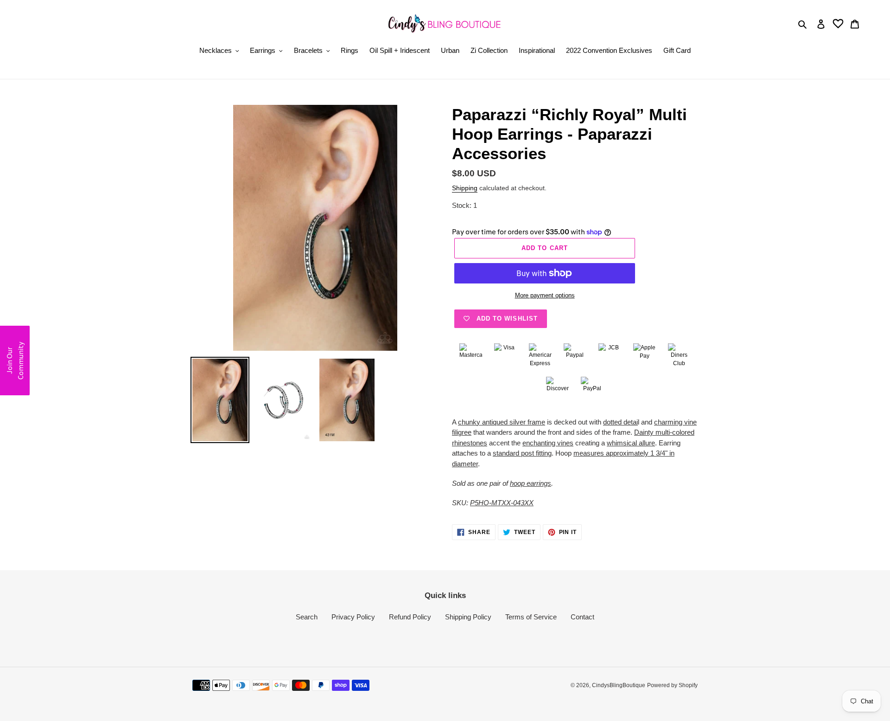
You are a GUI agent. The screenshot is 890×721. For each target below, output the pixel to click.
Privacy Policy (353, 617)
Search (307, 617)
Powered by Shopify (672, 685)
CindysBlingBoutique (618, 685)
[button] (15, 360)
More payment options (545, 295)
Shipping (464, 188)
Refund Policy (410, 617)
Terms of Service (531, 617)
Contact (582, 617)
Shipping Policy (468, 617)
